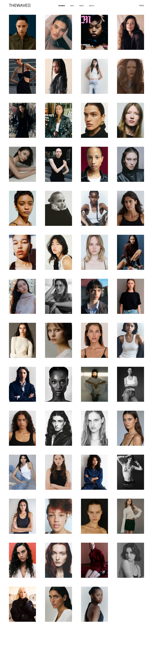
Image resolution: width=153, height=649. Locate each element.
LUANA (22, 384)
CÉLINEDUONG (94, 76)
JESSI (130, 252)
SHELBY (130, 472)
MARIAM (58, 384)
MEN (72, 6)
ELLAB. (94, 164)
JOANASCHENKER (58, 296)
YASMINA (94, 604)
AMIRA (94, 32)
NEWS (81, 6)
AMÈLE (58, 32)
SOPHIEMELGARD (58, 560)
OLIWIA (130, 428)
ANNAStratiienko (22, 76)
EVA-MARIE (22, 208)
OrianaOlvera (22, 472)
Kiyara (22, 340)
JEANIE (58, 252)
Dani (94, 120)
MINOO (22, 428)
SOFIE (94, 516)
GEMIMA (94, 208)
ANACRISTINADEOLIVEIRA (130, 32)
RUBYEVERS (58, 472)
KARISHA (130, 296)
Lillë (130, 340)
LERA (94, 340)
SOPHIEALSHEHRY (22, 560)
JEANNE (94, 252)
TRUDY (22, 604)
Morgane (58, 428)
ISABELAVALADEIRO (130, 208)
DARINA (130, 120)
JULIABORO (94, 296)
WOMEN (61, 6)
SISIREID (58, 516)
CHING (22, 120)
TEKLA (130, 560)
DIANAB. (59, 164)
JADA (22, 252)
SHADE (94, 472)
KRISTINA (58, 340)
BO (58, 76)
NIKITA (94, 428)
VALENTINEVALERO (58, 604)
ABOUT (92, 6)
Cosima (58, 120)
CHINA (130, 76)
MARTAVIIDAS (130, 384)
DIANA (22, 164)
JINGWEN (22, 296)
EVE (58, 208)
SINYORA (22, 516)
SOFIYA (130, 516)
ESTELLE (130, 164)
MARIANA (94, 384)
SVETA (94, 560)
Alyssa (22, 32)
